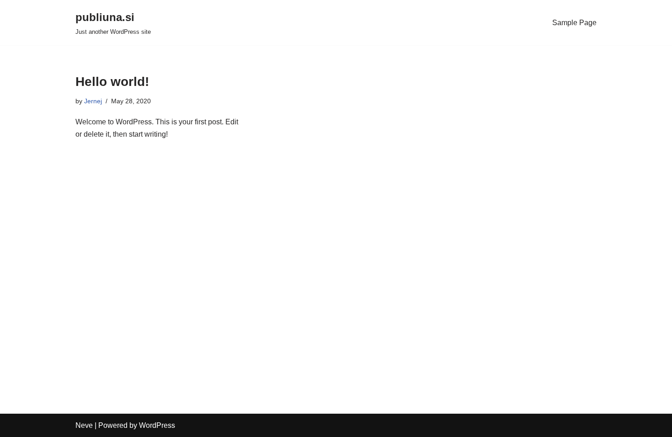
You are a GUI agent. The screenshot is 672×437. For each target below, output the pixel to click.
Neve (84, 425)
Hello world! (112, 82)
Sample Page (574, 23)
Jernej (93, 101)
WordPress (157, 425)
